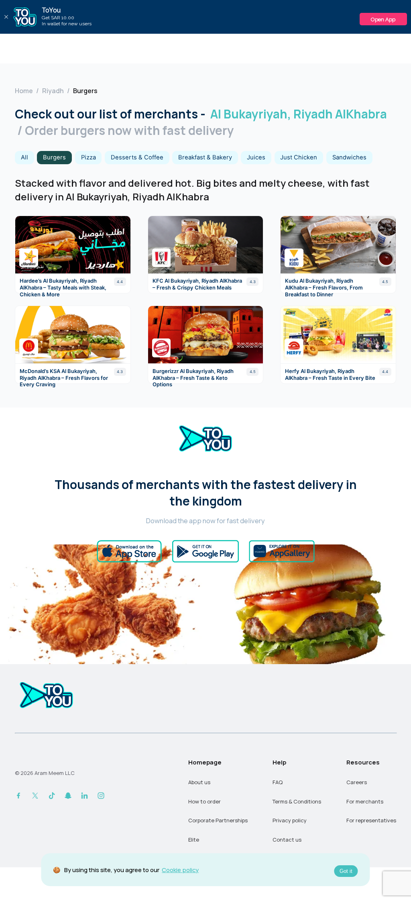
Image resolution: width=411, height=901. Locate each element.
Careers (356, 782)
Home (24, 91)
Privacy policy (290, 820)
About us (199, 782)
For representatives (371, 820)
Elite (193, 839)
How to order (204, 801)
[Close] (6, 16)
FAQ (278, 782)
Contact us (287, 839)
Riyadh (53, 91)
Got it (346, 871)
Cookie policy (180, 870)
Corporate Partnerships (218, 820)
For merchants (364, 801)
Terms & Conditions (297, 801)
